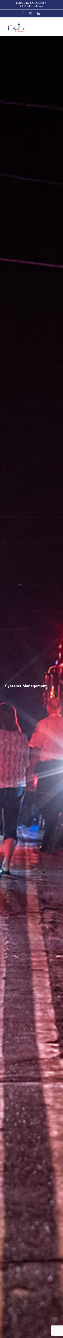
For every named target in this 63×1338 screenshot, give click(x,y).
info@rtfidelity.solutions (31, 6)
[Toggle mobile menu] (56, 27)
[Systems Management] (31, 687)
